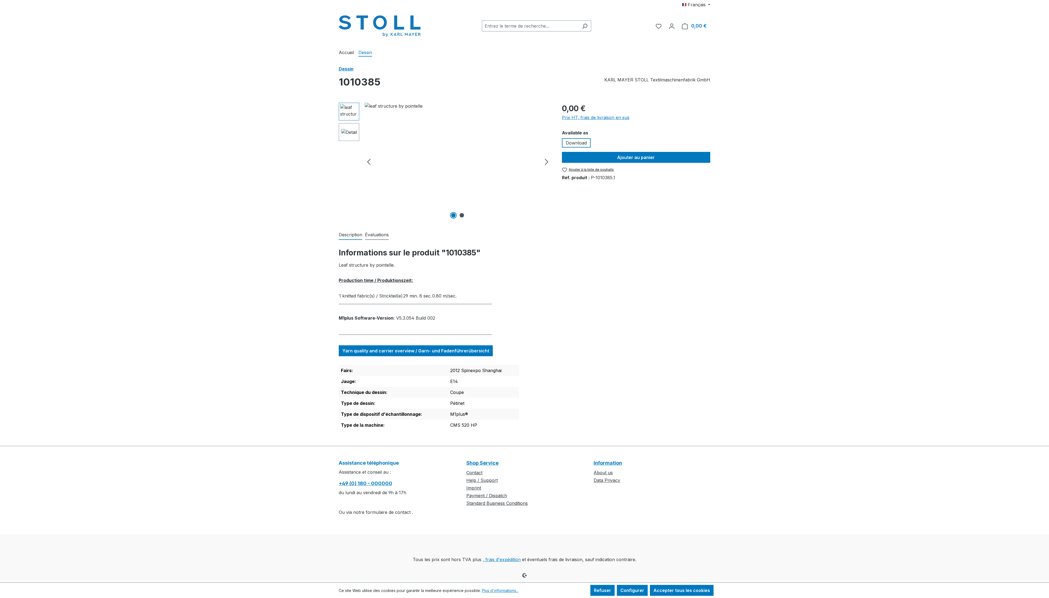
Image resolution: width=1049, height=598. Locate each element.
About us (603, 472)
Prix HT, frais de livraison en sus (595, 117)
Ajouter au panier (636, 157)
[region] (444, 161)
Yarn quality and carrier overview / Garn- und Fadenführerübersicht (415, 351)
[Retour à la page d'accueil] (380, 24)
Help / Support (482, 480)
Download (576, 143)
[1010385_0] (458, 161)
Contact (474, 472)
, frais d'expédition (502, 559)
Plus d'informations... (500, 590)
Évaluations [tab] (377, 234)
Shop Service (482, 463)
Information (608, 463)
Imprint (473, 488)
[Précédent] (369, 161)
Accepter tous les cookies (681, 590)
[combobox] (530, 25)
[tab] (350, 235)
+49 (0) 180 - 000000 (365, 483)
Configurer (632, 590)
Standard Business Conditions (497, 503)
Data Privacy (607, 480)
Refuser (602, 590)
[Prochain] (547, 161)
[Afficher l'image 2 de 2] (462, 215)
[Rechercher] (584, 25)
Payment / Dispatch (486, 495)
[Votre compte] (671, 25)
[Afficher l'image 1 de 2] (453, 215)
